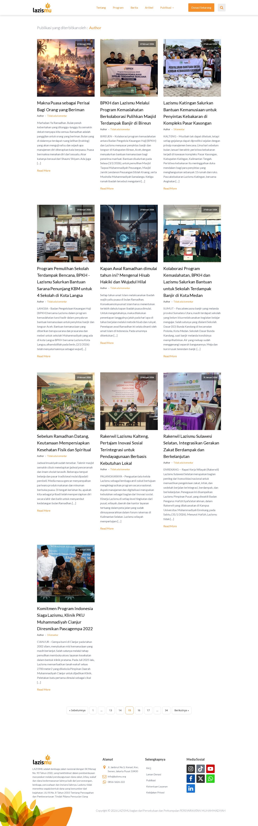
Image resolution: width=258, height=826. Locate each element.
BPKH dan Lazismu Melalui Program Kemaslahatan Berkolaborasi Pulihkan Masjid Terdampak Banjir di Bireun (128, 112)
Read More (43, 170)
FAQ (148, 768)
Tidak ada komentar (57, 115)
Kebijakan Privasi (155, 792)
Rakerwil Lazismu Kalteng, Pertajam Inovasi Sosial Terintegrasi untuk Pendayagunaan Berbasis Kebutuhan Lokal (124, 450)
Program (118, 7)
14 (120, 710)
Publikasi (165, 7)
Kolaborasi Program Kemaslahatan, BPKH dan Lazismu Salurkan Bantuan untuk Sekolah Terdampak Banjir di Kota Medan (187, 282)
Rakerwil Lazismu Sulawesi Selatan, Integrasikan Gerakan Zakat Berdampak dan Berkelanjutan (191, 446)
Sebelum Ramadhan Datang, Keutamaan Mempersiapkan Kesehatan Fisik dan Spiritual (64, 443)
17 (148, 710)
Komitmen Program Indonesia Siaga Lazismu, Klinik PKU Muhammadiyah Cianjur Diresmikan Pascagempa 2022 (65, 618)
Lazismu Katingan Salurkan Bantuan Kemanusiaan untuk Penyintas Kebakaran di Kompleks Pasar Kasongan (190, 112)
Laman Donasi (153, 774)
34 (166, 710)
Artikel (149, 7)
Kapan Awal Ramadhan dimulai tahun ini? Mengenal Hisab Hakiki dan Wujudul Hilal (128, 275)
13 (110, 710)
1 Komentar (179, 129)
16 (139, 710)
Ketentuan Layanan (156, 786)
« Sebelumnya (77, 710)
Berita (134, 7)
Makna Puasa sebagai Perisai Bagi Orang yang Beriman (63, 106)
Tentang (101, 7)
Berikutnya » (181, 710)
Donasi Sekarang (201, 7)
